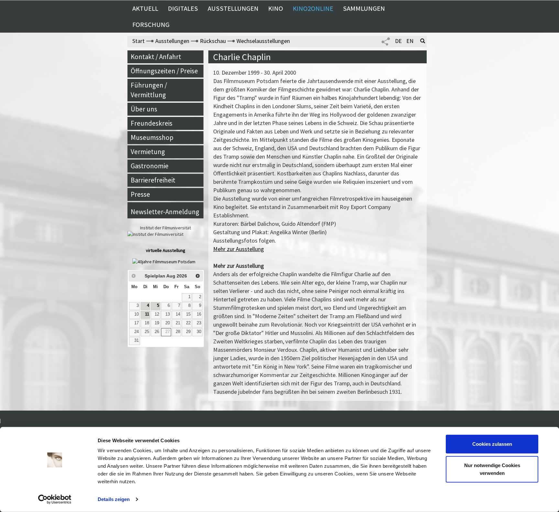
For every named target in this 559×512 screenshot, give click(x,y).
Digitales (183, 8)
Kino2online (313, 8)
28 (178, 331)
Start (138, 41)
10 (136, 314)
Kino (275, 8)
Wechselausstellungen (263, 41)
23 (199, 323)
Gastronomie (150, 166)
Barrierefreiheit (153, 180)
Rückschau (213, 41)
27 (167, 331)
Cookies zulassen (492, 444)
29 (188, 331)
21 (178, 323)
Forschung (151, 24)
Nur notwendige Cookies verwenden (492, 468)
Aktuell (145, 8)
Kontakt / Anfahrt (156, 56)
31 (136, 340)
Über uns (144, 109)
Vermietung (148, 151)
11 (147, 314)
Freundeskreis (151, 123)
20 (167, 323)
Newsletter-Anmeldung (165, 211)
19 (157, 323)
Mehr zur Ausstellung (238, 249)
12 (157, 314)
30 (199, 331)
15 (188, 314)
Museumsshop (152, 137)
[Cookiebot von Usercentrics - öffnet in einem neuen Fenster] (55, 499)
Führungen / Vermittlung (149, 90)
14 (178, 314)
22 (188, 323)
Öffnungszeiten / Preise (164, 71)
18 (147, 323)
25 (147, 331)
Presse (140, 194)
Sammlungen (364, 8)
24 (136, 331)
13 (167, 314)
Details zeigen (114, 499)
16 (199, 314)
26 (157, 331)
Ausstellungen (233, 8)
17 (136, 323)
